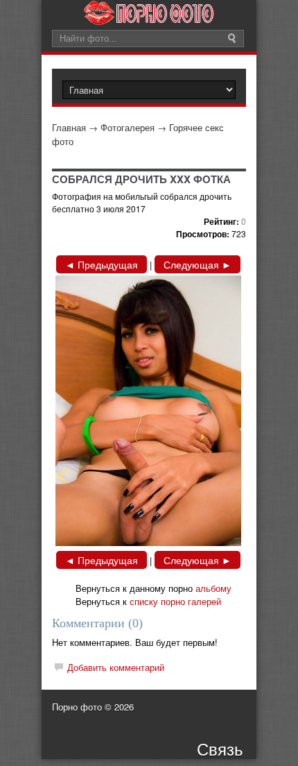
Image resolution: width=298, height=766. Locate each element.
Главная (69, 127)
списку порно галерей (175, 601)
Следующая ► (197, 264)
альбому (213, 588)
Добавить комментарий (115, 667)
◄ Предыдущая (101, 264)
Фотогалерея (127, 127)
